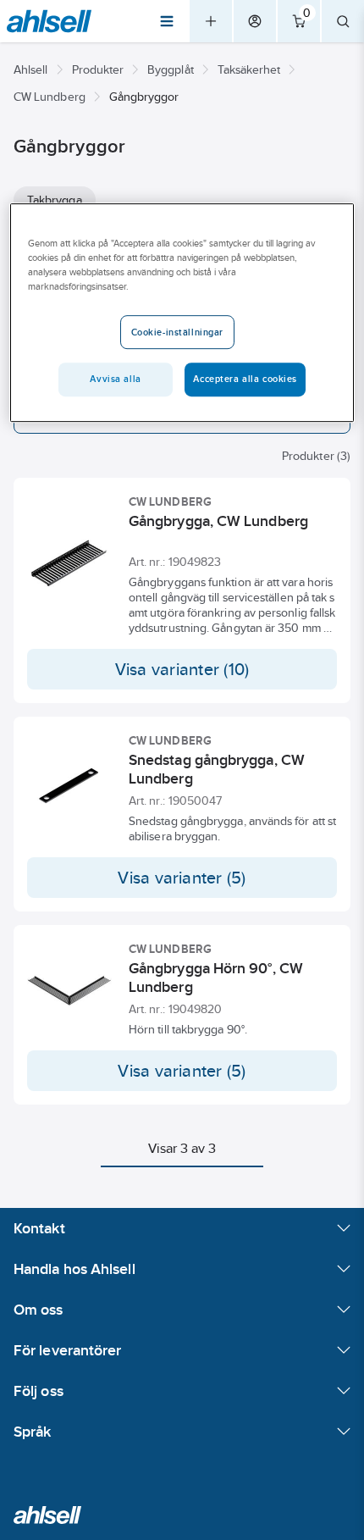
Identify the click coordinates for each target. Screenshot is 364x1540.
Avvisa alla (115, 379)
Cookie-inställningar (177, 332)
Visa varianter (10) (182, 669)
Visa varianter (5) (181, 877)
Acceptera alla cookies (245, 379)
